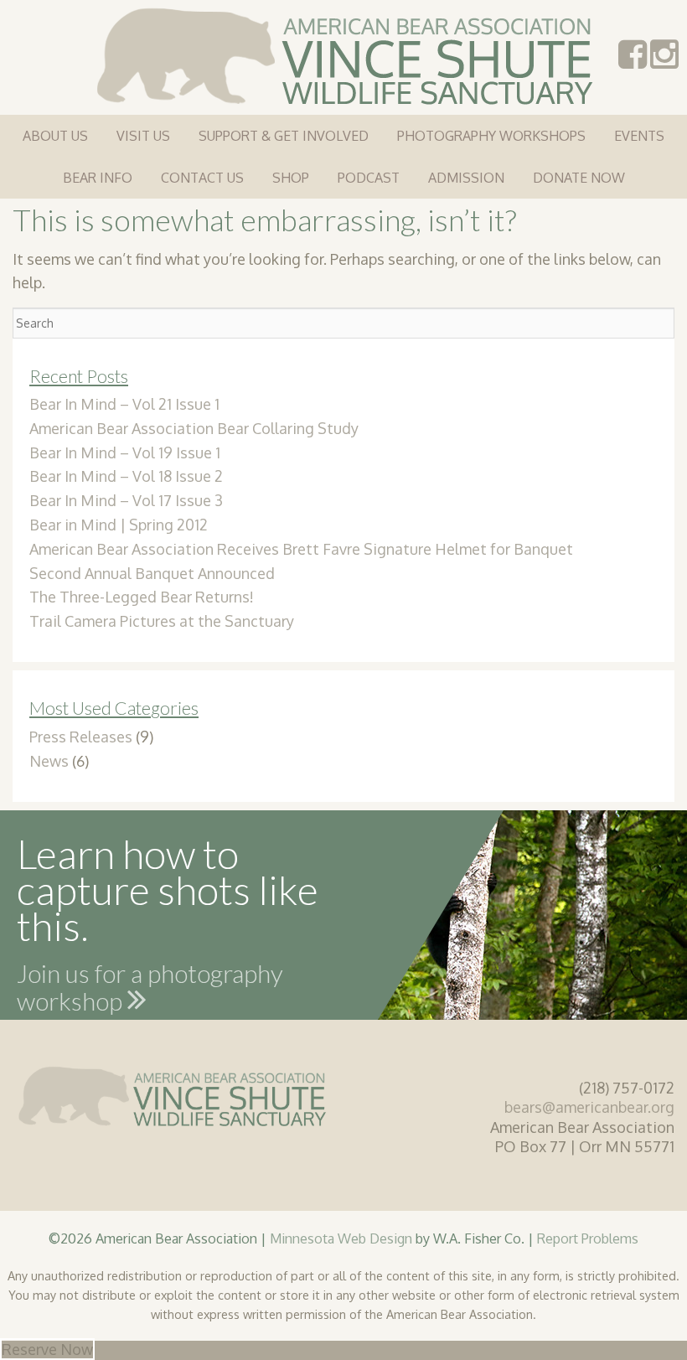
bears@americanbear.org (589, 1107)
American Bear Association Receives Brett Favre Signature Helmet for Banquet (301, 549)
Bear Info (97, 177)
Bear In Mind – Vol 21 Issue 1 (124, 404)
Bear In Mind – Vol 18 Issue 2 (126, 476)
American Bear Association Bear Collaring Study (194, 428)
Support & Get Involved (284, 135)
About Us (55, 135)
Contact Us (202, 177)
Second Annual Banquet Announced (152, 573)
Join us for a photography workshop (150, 990)
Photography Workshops (491, 135)
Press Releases (80, 736)
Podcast (369, 177)
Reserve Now (47, 1349)
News (49, 761)
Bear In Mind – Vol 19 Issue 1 (124, 452)
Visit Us (143, 135)
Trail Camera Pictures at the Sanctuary (161, 621)
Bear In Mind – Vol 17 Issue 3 (126, 500)
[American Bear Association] (344, 54)
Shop (290, 177)
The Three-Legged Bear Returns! (141, 596)
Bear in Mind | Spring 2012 (118, 524)
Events (639, 135)
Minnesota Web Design (341, 1238)
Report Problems (587, 1238)
